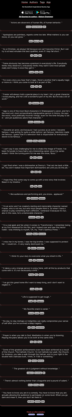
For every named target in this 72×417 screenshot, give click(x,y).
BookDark (32, 414)
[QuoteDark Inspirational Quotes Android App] (43, 12)
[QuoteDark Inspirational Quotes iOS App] (27, 12)
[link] (25, 2)
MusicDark (40, 414)
